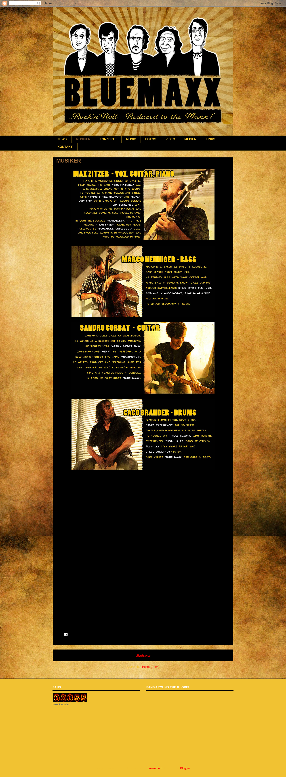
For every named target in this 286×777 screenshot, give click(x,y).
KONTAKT (65, 146)
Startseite (143, 655)
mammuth (155, 768)
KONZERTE (108, 139)
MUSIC (131, 139)
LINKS (210, 139)
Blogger (185, 768)
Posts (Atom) (150, 666)
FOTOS (150, 139)
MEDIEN (190, 139)
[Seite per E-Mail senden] (65, 634)
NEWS (62, 139)
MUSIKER (83, 139)
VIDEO (170, 139)
